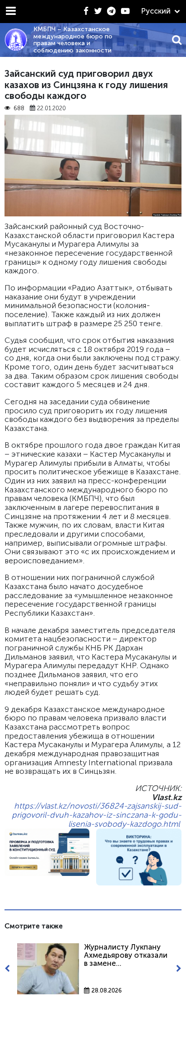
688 (19, 108)
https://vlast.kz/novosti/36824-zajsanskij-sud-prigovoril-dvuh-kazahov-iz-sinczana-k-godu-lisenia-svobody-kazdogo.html (96, 815)
